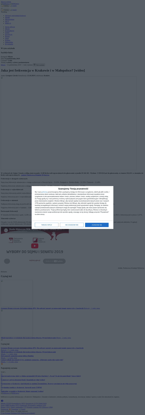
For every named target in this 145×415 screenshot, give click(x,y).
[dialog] (72, 207)
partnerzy (44, 192)
